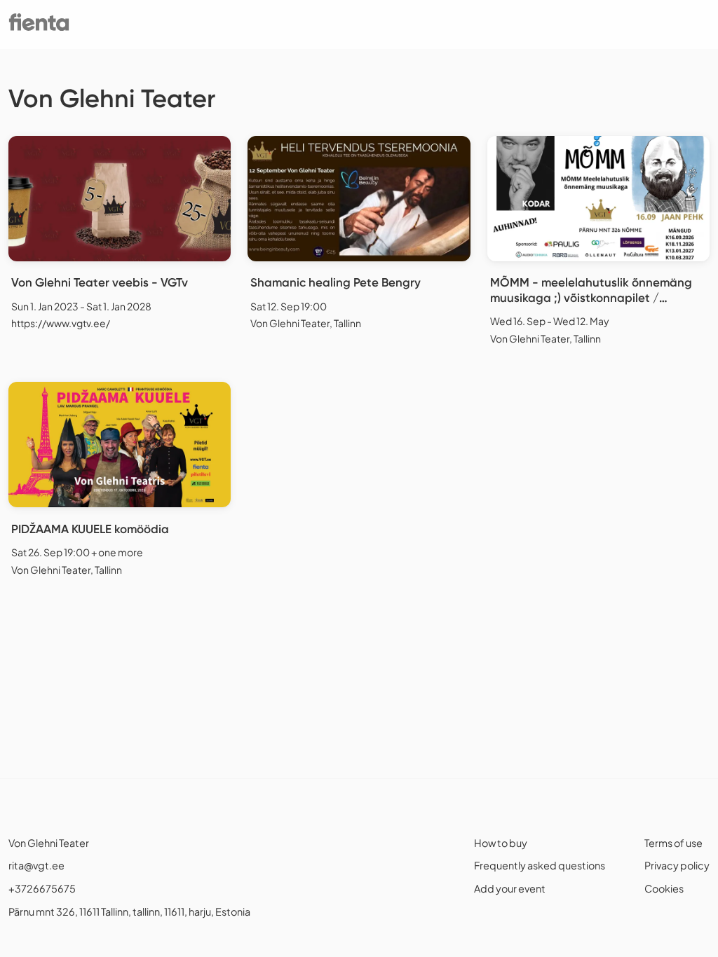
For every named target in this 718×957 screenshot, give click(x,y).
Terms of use (673, 842)
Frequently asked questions (539, 865)
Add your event (510, 888)
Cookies (664, 888)
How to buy (500, 842)
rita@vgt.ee (36, 865)
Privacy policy (677, 865)
